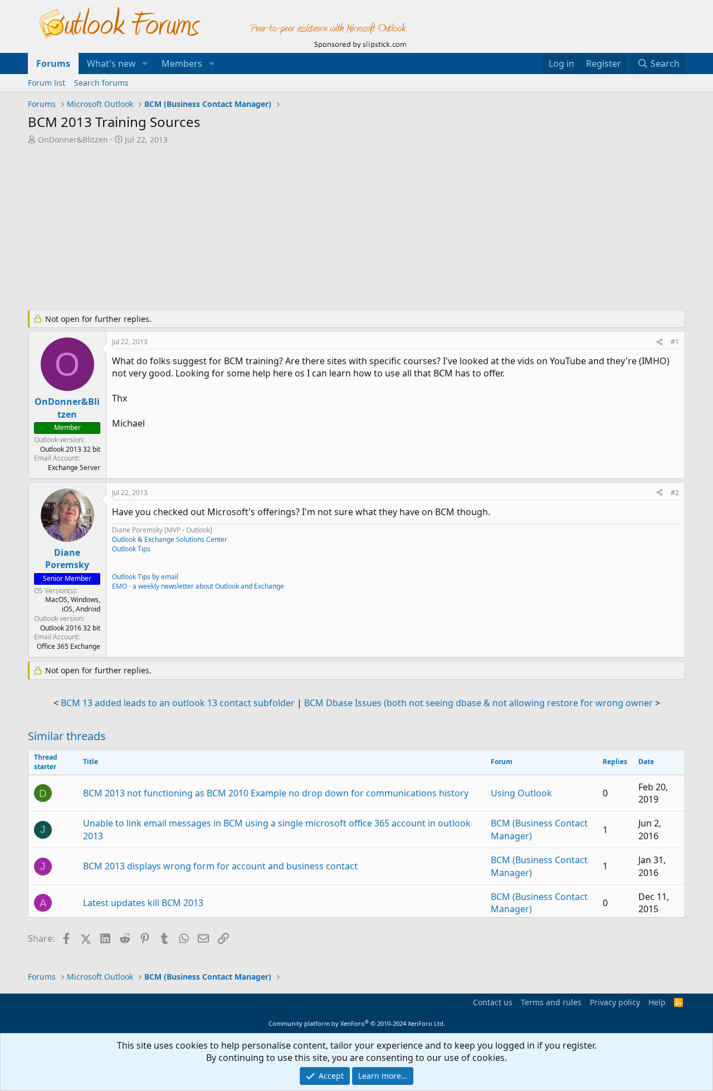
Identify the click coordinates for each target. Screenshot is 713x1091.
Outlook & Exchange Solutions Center (169, 539)
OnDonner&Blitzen (73, 139)
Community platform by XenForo (356, 1023)
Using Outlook (521, 793)
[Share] (659, 342)
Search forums (101, 82)
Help (657, 1002)
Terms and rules (551, 1002)
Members (182, 63)
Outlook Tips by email (145, 576)
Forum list (46, 82)
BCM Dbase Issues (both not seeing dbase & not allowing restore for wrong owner (478, 703)
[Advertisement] (298, 228)
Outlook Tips (131, 549)
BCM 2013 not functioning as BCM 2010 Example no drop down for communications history (275, 793)
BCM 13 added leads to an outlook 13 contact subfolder (178, 703)
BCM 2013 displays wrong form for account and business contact (220, 866)
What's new (111, 63)
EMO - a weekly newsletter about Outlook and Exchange (198, 586)
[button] (145, 63)
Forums (53, 63)
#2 (675, 492)
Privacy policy (615, 1002)
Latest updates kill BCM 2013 (143, 903)
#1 (675, 341)
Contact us (492, 1002)
